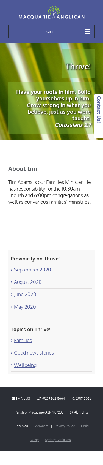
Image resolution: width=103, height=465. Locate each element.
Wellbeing (25, 365)
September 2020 (32, 270)
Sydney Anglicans (58, 440)
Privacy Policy (65, 426)
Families (23, 340)
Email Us (22, 398)
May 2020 (25, 307)
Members (41, 426)
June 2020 (25, 294)
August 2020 (28, 282)
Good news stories (34, 353)
